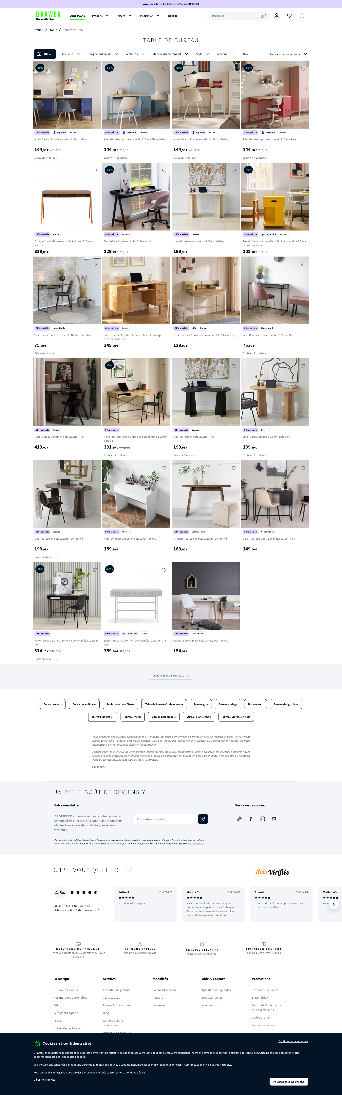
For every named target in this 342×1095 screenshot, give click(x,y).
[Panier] (302, 15)
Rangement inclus (99, 54)
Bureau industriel (102, 717)
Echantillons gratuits (116, 990)
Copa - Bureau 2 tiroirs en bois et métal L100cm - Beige (205, 335)
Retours (158, 997)
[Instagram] (262, 819)
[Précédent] (122, 904)
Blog (106, 1013)
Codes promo (261, 1017)
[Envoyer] (203, 819)
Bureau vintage (228, 704)
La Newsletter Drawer (67, 1028)
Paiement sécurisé (165, 990)
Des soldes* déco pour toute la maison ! (266, 1007)
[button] (171, 54)
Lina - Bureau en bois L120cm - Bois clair (266, 436)
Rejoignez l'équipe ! (66, 1013)
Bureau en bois (53, 704)
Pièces (121, 16)
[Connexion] (276, 16)
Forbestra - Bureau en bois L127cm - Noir (128, 241)
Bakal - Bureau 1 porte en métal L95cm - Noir (269, 538)
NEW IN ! (173, 16)
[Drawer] (48, 16)
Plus (245, 54)
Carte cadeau (111, 997)
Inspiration (146, 16)
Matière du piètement (167, 54)
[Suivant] (334, 904)
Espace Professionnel (117, 1005)
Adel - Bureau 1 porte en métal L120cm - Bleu (60, 139)
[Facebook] (251, 819)
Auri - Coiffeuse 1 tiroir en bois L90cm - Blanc (130, 538)
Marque (222, 54)
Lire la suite (99, 767)
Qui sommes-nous (65, 990)
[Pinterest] (274, 819)
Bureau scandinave (84, 704)
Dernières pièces (263, 1025)
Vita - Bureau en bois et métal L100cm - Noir (268, 335)
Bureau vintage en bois (236, 717)
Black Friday (260, 997)
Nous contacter (212, 997)
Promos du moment (265, 990)
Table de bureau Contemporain (164, 704)
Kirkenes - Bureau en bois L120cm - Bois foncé (200, 538)
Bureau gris (201, 704)
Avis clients (209, 1005)
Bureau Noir (255, 704)
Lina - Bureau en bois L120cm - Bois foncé (58, 538)
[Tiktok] (239, 819)
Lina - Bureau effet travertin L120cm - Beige (198, 241)
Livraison (159, 1005)
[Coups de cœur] (289, 15)
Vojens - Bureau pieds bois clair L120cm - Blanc (200, 640)
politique (131, 1072)
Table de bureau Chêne (120, 704)
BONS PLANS (77, 16)
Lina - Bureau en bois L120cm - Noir (194, 436)
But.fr (57, 1005)
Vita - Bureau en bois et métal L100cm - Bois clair (62, 335)
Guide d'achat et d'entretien (113, 1023)
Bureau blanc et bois (199, 717)
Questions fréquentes (216, 990)
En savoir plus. (196, 843)
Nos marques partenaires (70, 997)
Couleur (67, 54)
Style (199, 54)
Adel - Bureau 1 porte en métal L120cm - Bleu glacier (134, 139)
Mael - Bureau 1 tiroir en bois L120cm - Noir (59, 436)
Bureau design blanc (286, 704)
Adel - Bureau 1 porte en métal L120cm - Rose (269, 139)
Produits (97, 16)
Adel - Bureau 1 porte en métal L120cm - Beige (200, 139)
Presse (57, 1021)
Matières (132, 54)
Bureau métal (132, 717)
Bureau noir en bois (164, 717)
